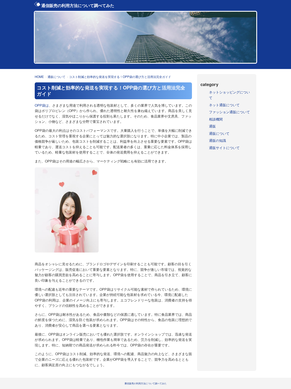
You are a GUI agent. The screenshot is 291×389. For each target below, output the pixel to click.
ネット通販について (224, 104)
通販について (56, 76)
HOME (39, 76)
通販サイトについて (224, 147)
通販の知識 (217, 140)
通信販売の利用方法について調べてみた (77, 5)
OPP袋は (42, 105)
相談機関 (216, 119)
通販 (212, 126)
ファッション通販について (229, 111)
